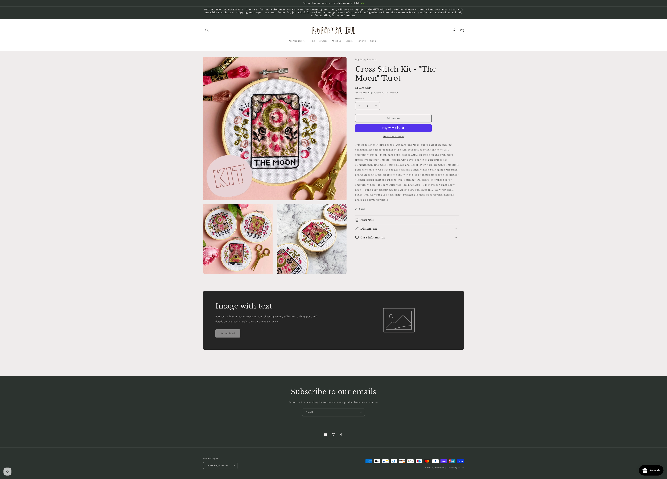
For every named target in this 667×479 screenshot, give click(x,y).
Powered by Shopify (456, 468)
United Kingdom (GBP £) (218, 465)
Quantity (359, 99)
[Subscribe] (361, 412)
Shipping (372, 93)
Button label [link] (228, 333)
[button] (207, 30)
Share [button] (362, 209)
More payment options (393, 136)
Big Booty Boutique (439, 468)
